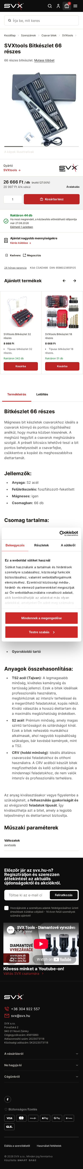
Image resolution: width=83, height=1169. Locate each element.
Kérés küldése (19, 242)
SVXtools (68, 35)
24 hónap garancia (15, 267)
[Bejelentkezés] (58, 6)
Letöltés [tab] (42, 394)
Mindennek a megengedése (41, 618)
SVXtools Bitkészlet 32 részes (17, 336)
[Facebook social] (7, 1099)
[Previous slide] (64, 280)
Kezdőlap (10, 35)
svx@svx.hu (20, 1016)
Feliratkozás (64, 895)
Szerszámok (29, 35)
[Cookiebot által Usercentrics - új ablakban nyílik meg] (59, 533)
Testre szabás (39, 632)
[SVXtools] (69, 168)
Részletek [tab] (41, 545)
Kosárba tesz (54, 199)
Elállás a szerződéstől (17, 1145)
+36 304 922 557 (25, 1009)
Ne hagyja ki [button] (13, 1065)
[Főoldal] (36, 996)
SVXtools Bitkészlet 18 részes (58, 336)
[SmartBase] (27, 1160)
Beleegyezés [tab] (15, 545)
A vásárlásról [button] (13, 1053)
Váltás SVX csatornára (21, 973)
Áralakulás (73, 186)
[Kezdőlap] (14, 6)
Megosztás (34, 255)
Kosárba (21, 366)
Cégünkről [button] (12, 1076)
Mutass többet (44, 60)
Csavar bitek (49, 35)
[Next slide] (74, 280)
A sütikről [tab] (68, 545)
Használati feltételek (49, 1145)
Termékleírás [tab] (16, 394)
